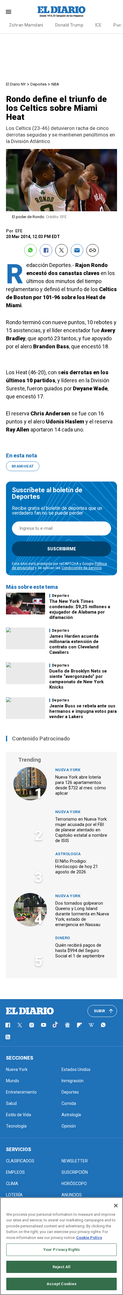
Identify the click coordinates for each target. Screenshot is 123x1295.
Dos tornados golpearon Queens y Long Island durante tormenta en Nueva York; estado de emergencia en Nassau (82, 913)
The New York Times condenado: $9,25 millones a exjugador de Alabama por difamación (79, 609)
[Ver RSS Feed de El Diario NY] (8, 1037)
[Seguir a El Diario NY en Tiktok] (55, 1025)
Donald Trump (69, 25)
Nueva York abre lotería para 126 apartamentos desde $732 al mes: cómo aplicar (80, 785)
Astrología (68, 854)
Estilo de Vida (18, 1114)
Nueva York (67, 770)
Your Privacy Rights (61, 1249)
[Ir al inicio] (30, 1011)
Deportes (38, 84)
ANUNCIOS (71, 1194)
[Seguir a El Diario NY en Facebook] (8, 1025)
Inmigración (72, 1080)
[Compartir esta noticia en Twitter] (61, 250)
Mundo (12, 1080)
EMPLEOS (15, 1172)
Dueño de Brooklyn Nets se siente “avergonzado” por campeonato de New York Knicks (78, 679)
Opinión (68, 1126)
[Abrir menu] (8, 11)
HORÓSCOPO (74, 1183)
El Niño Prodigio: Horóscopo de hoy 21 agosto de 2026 (76, 866)
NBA (55, 84)
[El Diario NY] (61, 11)
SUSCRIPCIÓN (74, 1172)
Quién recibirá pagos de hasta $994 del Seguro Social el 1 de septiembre (79, 950)
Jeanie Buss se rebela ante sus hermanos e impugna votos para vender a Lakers (83, 711)
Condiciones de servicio (81, 568)
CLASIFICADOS (20, 1161)
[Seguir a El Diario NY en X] (20, 1025)
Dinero (62, 938)
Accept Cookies (62, 1284)
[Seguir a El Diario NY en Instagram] (32, 1025)
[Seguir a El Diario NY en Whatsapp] (103, 1025)
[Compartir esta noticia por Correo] (77, 250)
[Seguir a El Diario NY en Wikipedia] (91, 1025)
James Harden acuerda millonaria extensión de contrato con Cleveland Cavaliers (74, 644)
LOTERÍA (14, 1194)
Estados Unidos (75, 1069)
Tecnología (16, 1126)
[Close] (115, 1205)
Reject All (61, 1267)
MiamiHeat (23, 466)
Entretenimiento (21, 1092)
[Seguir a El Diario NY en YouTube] (44, 1025)
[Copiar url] (92, 250)
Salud (11, 1103)
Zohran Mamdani (26, 25)
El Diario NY (16, 84)
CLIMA (12, 1183)
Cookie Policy (89, 1237)
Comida (68, 1103)
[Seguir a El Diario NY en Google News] (67, 1025)
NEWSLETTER (74, 1161)
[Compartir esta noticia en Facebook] (46, 250)
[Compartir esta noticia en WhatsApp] (30, 250)
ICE (98, 25)
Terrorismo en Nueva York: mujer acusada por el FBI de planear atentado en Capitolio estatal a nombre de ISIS (81, 829)
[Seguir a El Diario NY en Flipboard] (79, 1025)
